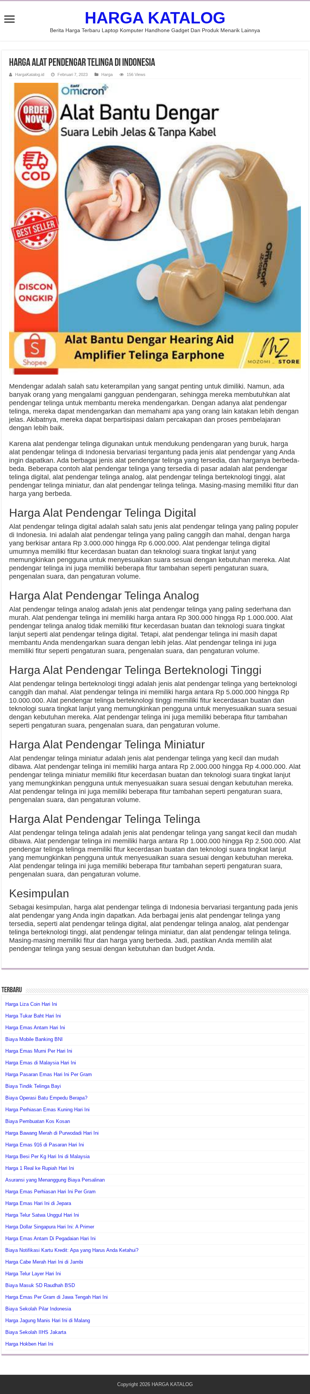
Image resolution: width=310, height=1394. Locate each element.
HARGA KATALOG (155, 18)
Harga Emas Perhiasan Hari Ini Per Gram (50, 1191)
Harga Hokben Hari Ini (29, 1344)
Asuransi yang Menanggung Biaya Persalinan (55, 1180)
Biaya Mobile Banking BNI (34, 1039)
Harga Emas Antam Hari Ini (35, 1027)
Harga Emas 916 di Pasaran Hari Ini (44, 1145)
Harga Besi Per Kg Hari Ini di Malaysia (47, 1156)
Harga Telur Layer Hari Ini (33, 1273)
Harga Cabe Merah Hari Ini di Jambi (44, 1262)
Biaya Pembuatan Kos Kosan (37, 1121)
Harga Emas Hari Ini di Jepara (38, 1203)
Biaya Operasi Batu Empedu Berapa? (46, 1098)
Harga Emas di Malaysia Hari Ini (40, 1063)
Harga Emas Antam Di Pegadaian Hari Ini (50, 1238)
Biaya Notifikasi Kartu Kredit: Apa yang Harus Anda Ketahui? (71, 1250)
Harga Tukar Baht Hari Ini (33, 1016)
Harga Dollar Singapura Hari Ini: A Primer (49, 1227)
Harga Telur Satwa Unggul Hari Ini (42, 1215)
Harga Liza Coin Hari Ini (31, 1004)
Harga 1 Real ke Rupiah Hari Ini (39, 1168)
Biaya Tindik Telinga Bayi (33, 1086)
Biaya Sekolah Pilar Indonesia (38, 1309)
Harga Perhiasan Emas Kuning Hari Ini (47, 1109)
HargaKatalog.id (29, 74)
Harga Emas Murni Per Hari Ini (38, 1051)
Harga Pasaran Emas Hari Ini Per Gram (48, 1074)
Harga (107, 74)
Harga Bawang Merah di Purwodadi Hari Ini (52, 1133)
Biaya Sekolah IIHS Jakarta (35, 1332)
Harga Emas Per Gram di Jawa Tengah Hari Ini (56, 1297)
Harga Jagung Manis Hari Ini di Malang (47, 1320)
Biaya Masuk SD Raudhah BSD (40, 1285)
